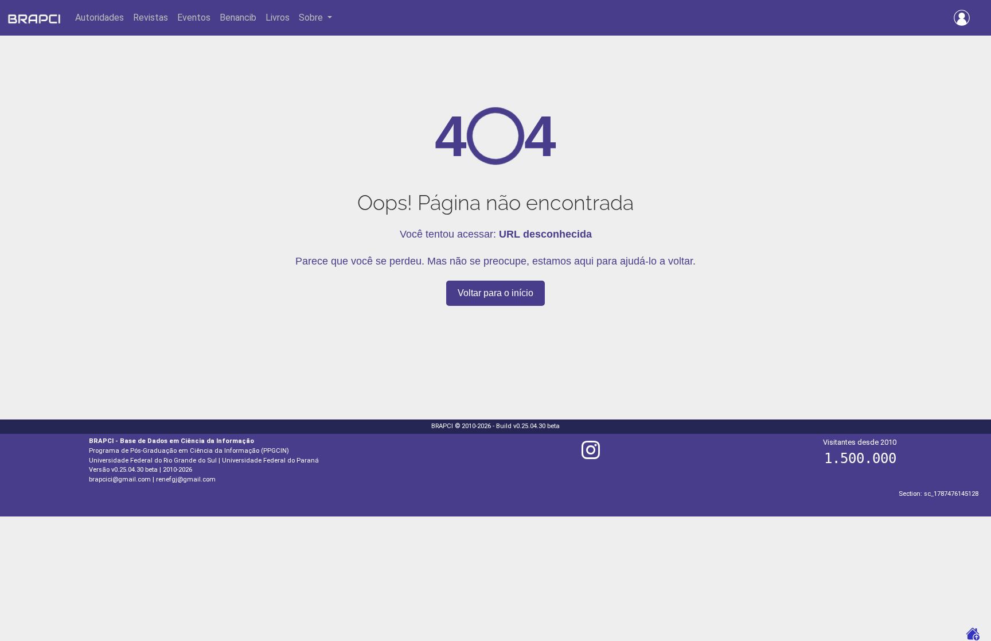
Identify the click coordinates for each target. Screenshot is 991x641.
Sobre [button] (312, 17)
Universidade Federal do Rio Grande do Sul (153, 460)
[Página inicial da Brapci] (34, 17)
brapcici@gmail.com (120, 479)
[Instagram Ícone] (591, 455)
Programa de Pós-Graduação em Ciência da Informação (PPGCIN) (189, 450)
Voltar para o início (495, 293)
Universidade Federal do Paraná (270, 460)
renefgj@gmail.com (186, 479)
